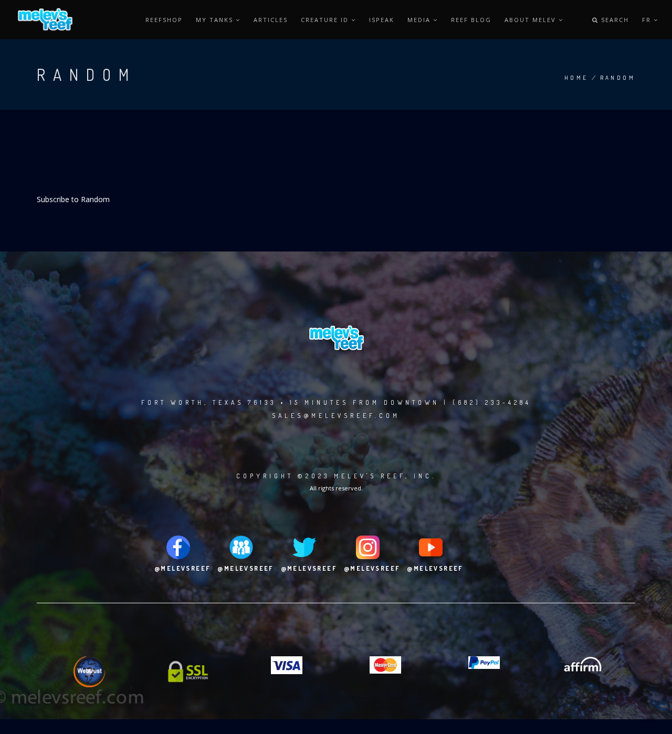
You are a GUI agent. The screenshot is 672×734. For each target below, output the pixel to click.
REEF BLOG (471, 20)
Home (576, 77)
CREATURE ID (326, 20)
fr (648, 20)
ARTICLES (271, 20)
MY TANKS (216, 20)
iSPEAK (381, 20)
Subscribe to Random (73, 199)
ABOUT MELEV (532, 20)
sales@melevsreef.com (336, 416)
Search (613, 20)
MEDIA (420, 20)
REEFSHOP (164, 20)
